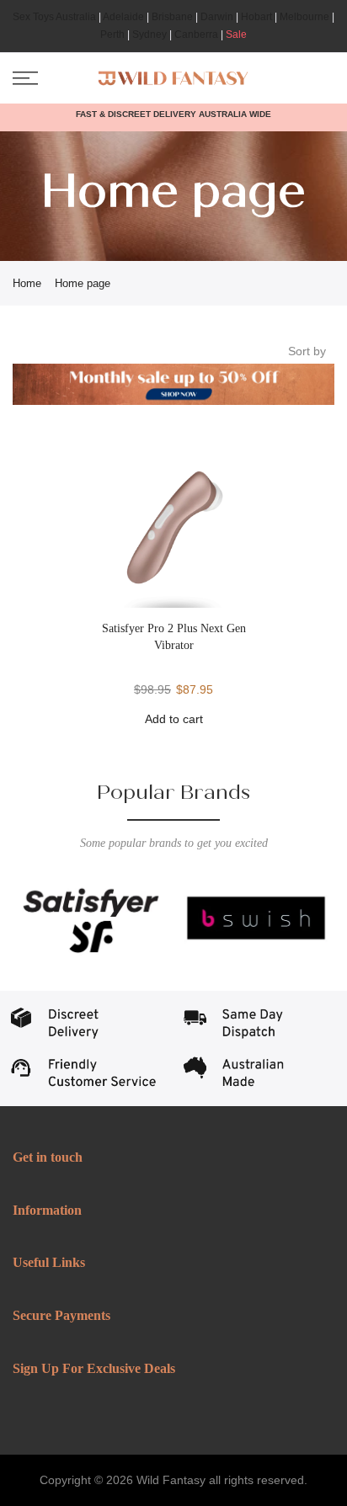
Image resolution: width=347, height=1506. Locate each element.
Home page (82, 283)
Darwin (216, 17)
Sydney (149, 34)
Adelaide (123, 17)
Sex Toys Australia (54, 17)
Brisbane (172, 17)
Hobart (256, 17)
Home (27, 283)
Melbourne (304, 17)
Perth (112, 34)
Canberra (196, 34)
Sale (236, 34)
